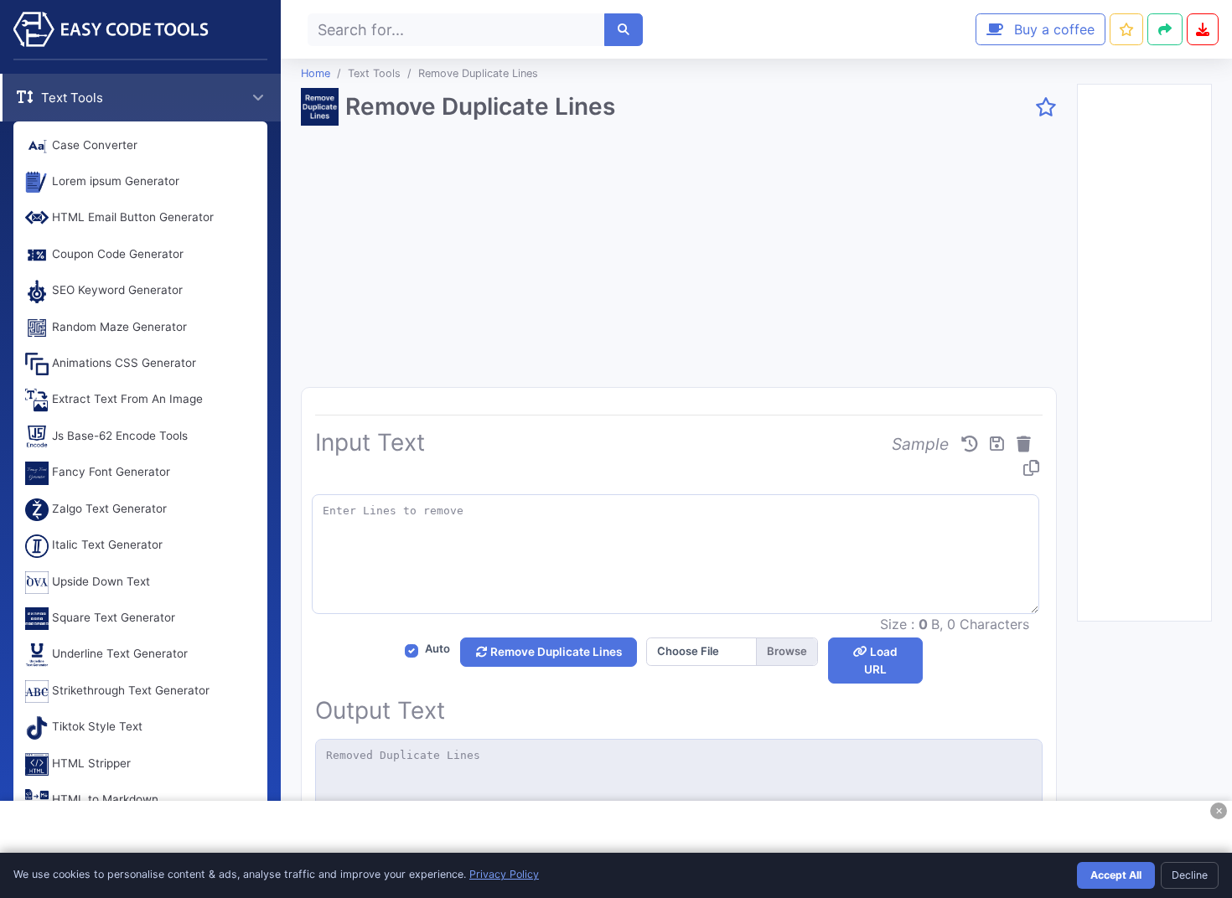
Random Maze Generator (118, 326)
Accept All (1115, 875)
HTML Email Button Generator (131, 217)
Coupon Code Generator (116, 254)
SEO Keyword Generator (116, 290)
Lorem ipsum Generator (114, 181)
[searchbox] (456, 29)
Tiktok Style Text (95, 727)
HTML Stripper (90, 763)
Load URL (881, 660)
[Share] (1165, 29)
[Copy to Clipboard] (1031, 468)
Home (315, 73)
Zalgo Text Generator (108, 508)
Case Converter (93, 145)
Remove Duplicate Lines (555, 651)
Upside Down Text (99, 581)
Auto (437, 648)
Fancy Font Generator (109, 472)
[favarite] (1046, 108)
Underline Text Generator (118, 654)
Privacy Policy (504, 874)
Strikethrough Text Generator (129, 690)
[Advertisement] (679, 263)
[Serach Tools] (623, 29)
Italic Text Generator (106, 545)
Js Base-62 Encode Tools (118, 435)
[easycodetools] (140, 29)
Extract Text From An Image (126, 399)
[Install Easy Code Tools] (1203, 29)
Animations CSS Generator (122, 362)
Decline (1190, 875)
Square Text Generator (112, 617)
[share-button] (1126, 29)
